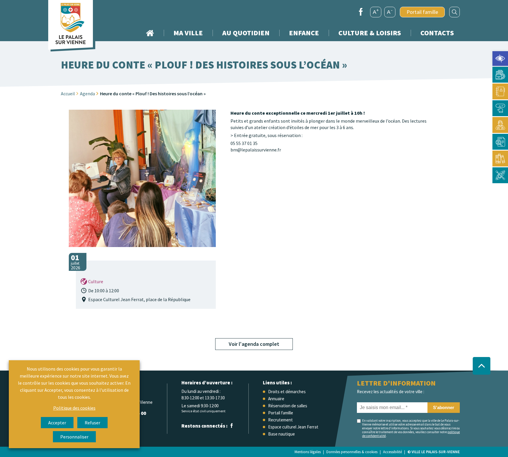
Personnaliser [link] (74, 437)
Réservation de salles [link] (287, 405)
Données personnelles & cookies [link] (351, 451)
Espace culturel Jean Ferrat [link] (293, 427)
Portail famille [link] (422, 12)
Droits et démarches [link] (287, 391)
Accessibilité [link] (392, 451)
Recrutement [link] (280, 420)
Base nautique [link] (281, 434)
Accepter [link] (57, 423)
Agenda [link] (87, 93)
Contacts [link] (437, 32)
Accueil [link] (150, 33)
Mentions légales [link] (308, 451)
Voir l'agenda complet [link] (254, 344)
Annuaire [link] (276, 398)
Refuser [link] (92, 423)
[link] (500, 58)
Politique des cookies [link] (74, 408)
